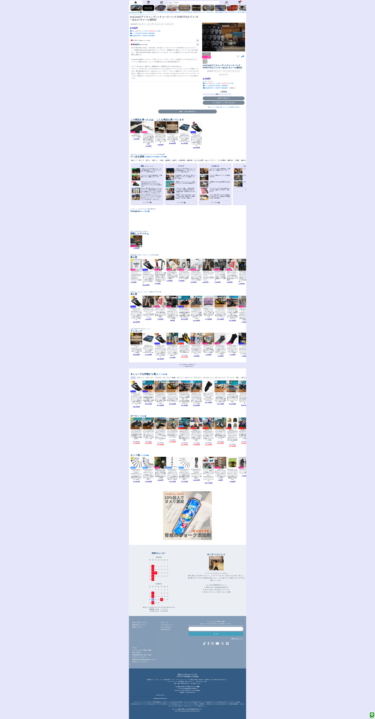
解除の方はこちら (237, 639)
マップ (142, 160)
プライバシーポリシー (139, 657)
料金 (162, 160)
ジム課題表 (222, 160)
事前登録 (182, 160)
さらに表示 (180, 202)
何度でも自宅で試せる (226, 12)
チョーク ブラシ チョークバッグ (141, 14)
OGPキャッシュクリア (139, 662)
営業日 (169, 160)
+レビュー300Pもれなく (203, 12)
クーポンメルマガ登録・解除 (141, 650)
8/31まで (149, 12)
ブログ (161, 3)
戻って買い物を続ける (188, 111)
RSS (133, 652)
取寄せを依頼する (223, 98)
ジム (149, 3)
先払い (244, 160)
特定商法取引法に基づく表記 (141, 655)
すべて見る (144, 211)
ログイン (226, 3)
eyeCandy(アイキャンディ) (214, 71)
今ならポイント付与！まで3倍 (218, 83)
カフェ (156, 160)
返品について (211, 107)
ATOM (138, 652)
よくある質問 (199, 160)
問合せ (372, 717)
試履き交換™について (222, 107)
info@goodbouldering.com (160, 698)
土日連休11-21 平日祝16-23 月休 (155, 157)
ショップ (136, 3)
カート (239, 2)
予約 (175, 160)
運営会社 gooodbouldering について (144, 659)
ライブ (135, 160)
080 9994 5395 (160, 695)
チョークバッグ (153, 14)
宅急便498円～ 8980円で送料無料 (174, 12)
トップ (131, 14)
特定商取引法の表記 (234, 107)
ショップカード (211, 160)
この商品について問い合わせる (224, 102)
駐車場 (190, 160)
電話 (238, 160)
